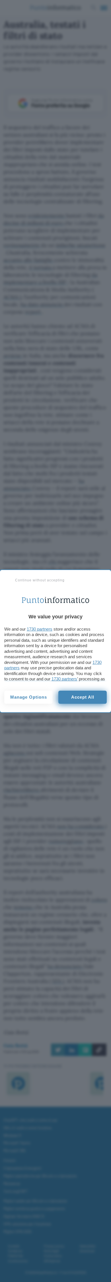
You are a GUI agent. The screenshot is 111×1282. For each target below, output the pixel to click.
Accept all (82, 697)
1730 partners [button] (39, 629)
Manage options (28, 697)
